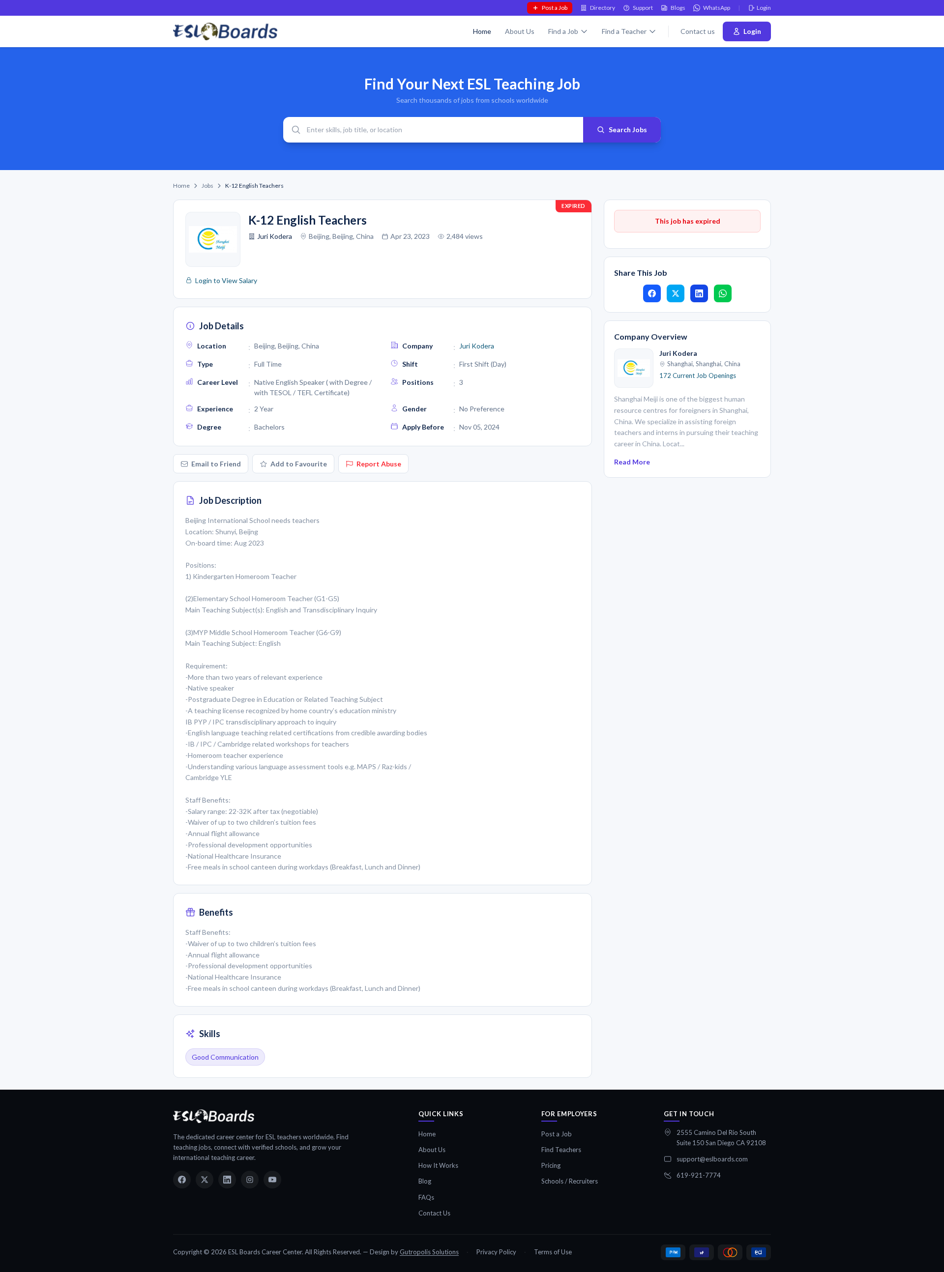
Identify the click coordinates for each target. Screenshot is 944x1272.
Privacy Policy (496, 1252)
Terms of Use (553, 1252)
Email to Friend (216, 464)
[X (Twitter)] (204, 1179)
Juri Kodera (274, 236)
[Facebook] (182, 1179)
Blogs (678, 7)
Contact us (697, 31)
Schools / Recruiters (569, 1181)
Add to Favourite (298, 464)
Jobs (207, 185)
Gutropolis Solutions (429, 1252)
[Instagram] (250, 1179)
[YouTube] (272, 1179)
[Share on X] (675, 293)
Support (643, 7)
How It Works (438, 1165)
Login (764, 7)
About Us (519, 31)
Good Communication (225, 1057)
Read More (632, 462)
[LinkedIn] (227, 1179)
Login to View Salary (226, 280)
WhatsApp (716, 7)
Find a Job (563, 31)
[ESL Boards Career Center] (213, 1116)
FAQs (426, 1197)
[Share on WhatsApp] (723, 293)
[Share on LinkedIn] (699, 293)
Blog (424, 1181)
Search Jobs (628, 129)
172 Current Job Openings (697, 375)
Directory (602, 7)
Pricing (550, 1165)
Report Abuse (378, 464)
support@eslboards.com (712, 1159)
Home (482, 31)
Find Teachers (561, 1150)
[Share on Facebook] (652, 293)
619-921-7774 (699, 1175)
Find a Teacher (624, 31)
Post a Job (554, 7)
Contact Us (434, 1213)
